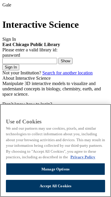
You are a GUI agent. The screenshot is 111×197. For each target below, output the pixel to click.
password (11, 55)
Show (65, 61)
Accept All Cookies (55, 186)
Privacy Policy (82, 157)
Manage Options (55, 169)
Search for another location (67, 72)
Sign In (11, 67)
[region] (55, 150)
